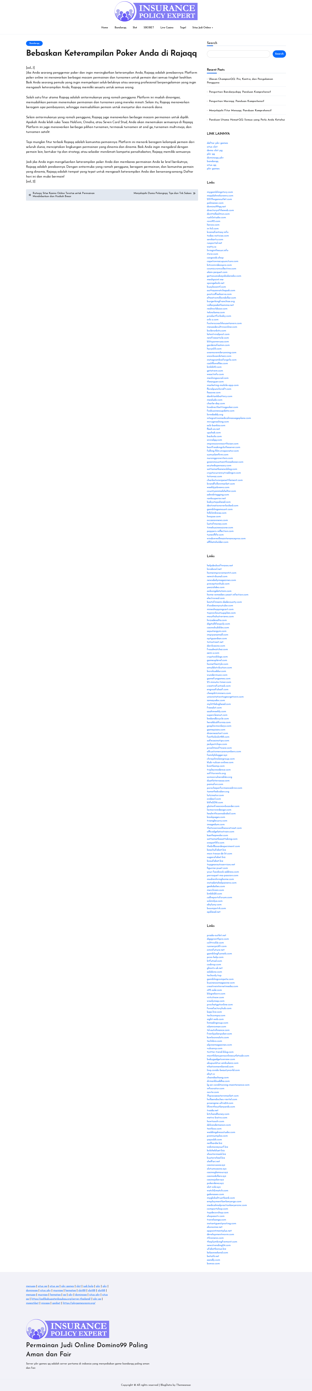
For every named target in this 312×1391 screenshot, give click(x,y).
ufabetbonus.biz (216, 1249)
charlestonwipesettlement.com (225, 480)
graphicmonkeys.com (219, 726)
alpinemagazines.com (219, 1045)
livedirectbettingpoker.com (222, 407)
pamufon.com (215, 784)
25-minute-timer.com (219, 682)
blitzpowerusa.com (218, 341)
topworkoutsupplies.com (221, 613)
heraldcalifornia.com (219, 722)
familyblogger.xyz (217, 755)
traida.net (212, 1110)
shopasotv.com (215, 1216)
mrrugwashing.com (218, 422)
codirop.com (214, 964)
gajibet (56, 1303)
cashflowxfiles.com (217, 363)
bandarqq (212, 161)
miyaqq (45, 1303)
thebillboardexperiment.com (223, 846)
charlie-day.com (216, 403)
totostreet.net (215, 642)
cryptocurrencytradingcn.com (224, 473)
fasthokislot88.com (218, 737)
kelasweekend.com (217, 1252)
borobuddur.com (216, 671)
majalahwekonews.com (220, 195)
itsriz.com (212, 254)
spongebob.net (215, 283)
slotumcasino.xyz (217, 1169)
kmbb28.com (214, 893)
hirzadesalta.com (217, 620)
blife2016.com (215, 802)
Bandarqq (120, 27)
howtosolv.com (215, 1121)
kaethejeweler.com (217, 835)
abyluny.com (214, 904)
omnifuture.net (216, 950)
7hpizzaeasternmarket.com (223, 1096)
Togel (183, 27)
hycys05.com (214, 349)
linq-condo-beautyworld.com (223, 1070)
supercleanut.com (217, 715)
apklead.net (214, 912)
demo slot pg (214, 150)
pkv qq (211, 154)
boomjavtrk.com (216, 908)
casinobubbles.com (218, 627)
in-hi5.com (213, 228)
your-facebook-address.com (223, 872)
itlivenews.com (215, 1238)
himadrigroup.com (217, 1023)
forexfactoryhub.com (219, 1008)
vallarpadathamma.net (220, 305)
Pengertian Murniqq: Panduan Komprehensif (236, 101)
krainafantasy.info (217, 232)
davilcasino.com (216, 646)
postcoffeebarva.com (219, 294)
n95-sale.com (214, 990)
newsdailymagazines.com (221, 580)
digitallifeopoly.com (218, 624)
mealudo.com (214, 400)
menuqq (30, 1286)
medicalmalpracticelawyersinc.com (227, 1205)
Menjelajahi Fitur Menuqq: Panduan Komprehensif (240, 110)
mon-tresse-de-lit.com (219, 853)
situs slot (212, 147)
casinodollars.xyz (216, 1176)
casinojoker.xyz (215, 1179)
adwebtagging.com (218, 494)
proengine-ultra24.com (220, 1103)
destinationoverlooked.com (222, 505)
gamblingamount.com (220, 509)
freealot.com (214, 707)
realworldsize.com (217, 308)
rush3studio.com (216, 217)
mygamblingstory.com (220, 192)
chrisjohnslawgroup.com (221, 759)
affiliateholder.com (217, 542)
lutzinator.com (215, 795)
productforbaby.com (219, 316)
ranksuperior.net (216, 498)
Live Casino (166, 27)
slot (78, 1286)
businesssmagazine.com (221, 983)
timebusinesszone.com (220, 527)
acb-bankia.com (216, 425)
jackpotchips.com (217, 744)
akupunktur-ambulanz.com (222, 1063)
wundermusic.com (217, 675)
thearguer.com (215, 381)
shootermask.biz (216, 1154)
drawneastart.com (217, 733)
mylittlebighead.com (219, 704)
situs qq (211, 165)
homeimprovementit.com (221, 573)
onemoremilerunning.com (221, 352)
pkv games (213, 168)
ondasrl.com (214, 799)
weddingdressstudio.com (221, 1132)
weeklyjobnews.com (218, 487)
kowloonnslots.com (218, 1037)
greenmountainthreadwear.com (225, 462)
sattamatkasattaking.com (222, 839)
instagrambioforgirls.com (221, 360)
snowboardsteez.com (219, 356)
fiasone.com (214, 392)
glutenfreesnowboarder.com (223, 806)
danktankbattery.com (219, 396)
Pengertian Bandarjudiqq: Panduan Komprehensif (240, 92)
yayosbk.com (214, 1139)
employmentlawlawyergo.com (224, 1201)
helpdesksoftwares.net (220, 565)
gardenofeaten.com (218, 345)
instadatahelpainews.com (221, 883)
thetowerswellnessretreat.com (224, 828)
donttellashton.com (218, 214)
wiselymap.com (215, 1001)
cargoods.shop (215, 258)
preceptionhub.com (218, 584)
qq (64, 1294)
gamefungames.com (218, 678)
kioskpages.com (216, 817)
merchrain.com (215, 890)
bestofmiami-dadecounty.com (224, 602)
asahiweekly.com (216, 711)
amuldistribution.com (219, 667)
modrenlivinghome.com (220, 879)
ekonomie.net (214, 1227)
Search (212, 43)
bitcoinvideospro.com (219, 265)
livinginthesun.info (217, 250)
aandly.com (213, 1260)
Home (104, 27)
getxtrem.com (215, 371)
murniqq (58, 1290)
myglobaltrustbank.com (221, 1198)
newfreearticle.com (218, 338)
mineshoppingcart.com (220, 609)
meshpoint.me (215, 279)
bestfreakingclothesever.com (223, 447)
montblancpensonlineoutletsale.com (228, 1056)
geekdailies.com (216, 886)
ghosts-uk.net (215, 968)
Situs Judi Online (201, 27)
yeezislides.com (215, 587)
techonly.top (214, 975)
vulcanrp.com (214, 1048)
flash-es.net (213, 429)
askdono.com (214, 972)
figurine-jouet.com (217, 868)
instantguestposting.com (221, 1223)
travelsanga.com (216, 1220)
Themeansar (183, 1385)
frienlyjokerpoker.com (219, 1034)
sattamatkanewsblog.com (222, 469)
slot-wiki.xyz (214, 1187)
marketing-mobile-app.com (223, 385)
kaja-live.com (214, 1012)
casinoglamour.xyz (217, 1172)
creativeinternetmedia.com (222, 986)
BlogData (166, 1385)
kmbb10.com (214, 367)
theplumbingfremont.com (222, 1242)
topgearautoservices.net (221, 864)
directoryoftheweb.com (220, 210)
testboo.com (214, 1128)
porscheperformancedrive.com (224, 788)
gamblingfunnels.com (219, 953)
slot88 (82, 1290)
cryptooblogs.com (217, 657)
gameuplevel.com (217, 660)
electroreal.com (216, 598)
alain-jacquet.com (217, 272)
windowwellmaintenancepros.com (226, 538)
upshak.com (214, 432)
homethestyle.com (217, 664)
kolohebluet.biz (216, 1150)
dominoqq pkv (215, 158)
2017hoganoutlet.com (219, 199)
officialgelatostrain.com (220, 831)
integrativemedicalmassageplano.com (229, 418)
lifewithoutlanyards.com (221, 1107)
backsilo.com (214, 436)
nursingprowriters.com (220, 458)
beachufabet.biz (216, 850)
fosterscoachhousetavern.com (224, 323)
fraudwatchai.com (217, 649)
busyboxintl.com (216, 287)
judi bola (88, 1286)
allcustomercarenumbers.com (224, 751)
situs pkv (45, 1290)
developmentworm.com (220, 1234)
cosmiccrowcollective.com (221, 268)
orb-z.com (212, 319)
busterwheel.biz (216, 1158)
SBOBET (149, 27)
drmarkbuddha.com (218, 1081)
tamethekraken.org (218, 791)
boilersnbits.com (216, 330)
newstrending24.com (219, 1245)
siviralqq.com (214, 440)
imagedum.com (216, 824)
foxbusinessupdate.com (220, 411)
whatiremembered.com (220, 1066)
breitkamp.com (216, 766)
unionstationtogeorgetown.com (225, 697)
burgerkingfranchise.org (221, 301)
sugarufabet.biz (216, 857)
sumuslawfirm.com (217, 454)
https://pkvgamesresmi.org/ (79, 1303)
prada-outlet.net (216, 935)
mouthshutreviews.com (220, 616)
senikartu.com (215, 239)
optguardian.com (217, 638)
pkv (98, 1286)
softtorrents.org (216, 773)
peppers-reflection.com (220, 531)
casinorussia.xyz (216, 1165)
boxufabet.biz (215, 861)
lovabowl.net (214, 569)
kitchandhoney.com (218, 1114)
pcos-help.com (215, 957)
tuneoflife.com (215, 535)
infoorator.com (215, 1088)
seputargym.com (216, 631)
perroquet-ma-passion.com (222, 875)
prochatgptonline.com (220, 1004)
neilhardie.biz (214, 1143)
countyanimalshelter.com (221, 491)
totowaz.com (214, 476)
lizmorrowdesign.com (219, 810)
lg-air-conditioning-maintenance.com (228, 1085)
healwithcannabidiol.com (221, 813)
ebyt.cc (211, 1074)
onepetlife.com (215, 843)
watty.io (211, 247)
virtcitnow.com (215, 997)
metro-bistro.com (217, 1117)
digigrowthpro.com (218, 939)
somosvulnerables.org (219, 777)
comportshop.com (217, 1209)
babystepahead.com (219, 502)
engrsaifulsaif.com (217, 689)
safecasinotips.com (218, 740)
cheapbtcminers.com (219, 693)
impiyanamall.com (217, 635)
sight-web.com (215, 1019)
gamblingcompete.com (220, 979)
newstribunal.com (217, 576)
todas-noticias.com (218, 236)
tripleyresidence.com (219, 770)
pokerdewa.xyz (215, 1183)
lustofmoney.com (217, 524)
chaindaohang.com (218, 1077)
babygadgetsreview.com (221, 1059)
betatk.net (213, 1256)
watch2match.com (217, 1190)
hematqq (70, 1290)
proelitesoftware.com (219, 748)
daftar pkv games (217, 143)
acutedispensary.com (219, 465)
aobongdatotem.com (219, 591)
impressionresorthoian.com (222, 443)
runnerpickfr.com (217, 946)
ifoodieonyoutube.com (220, 605)
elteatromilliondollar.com (221, 298)
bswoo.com (213, 1263)
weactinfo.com (215, 374)
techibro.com (214, 1041)
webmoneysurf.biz (217, 1147)
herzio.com (213, 225)
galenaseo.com (215, 1194)
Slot (135, 27)
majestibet (32, 1303)
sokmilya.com (214, 901)
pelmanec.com (215, 203)
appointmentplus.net (219, 1231)
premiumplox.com (217, 1136)
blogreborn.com (216, 993)
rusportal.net (214, 243)
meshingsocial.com (217, 378)
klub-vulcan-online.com (220, 762)
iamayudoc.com (216, 700)
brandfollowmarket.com (221, 484)
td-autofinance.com (218, 1030)
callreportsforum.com (219, 897)
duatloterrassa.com (218, 780)
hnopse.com (214, 516)
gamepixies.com (216, 729)
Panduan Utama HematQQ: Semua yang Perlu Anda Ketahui (247, 120)
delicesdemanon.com (219, 1125)
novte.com (213, 1092)
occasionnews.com (217, 520)
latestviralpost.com (218, 334)
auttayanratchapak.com (221, 290)
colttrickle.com (215, 943)
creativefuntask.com (219, 686)
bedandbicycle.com (218, 718)
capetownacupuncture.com (222, 261)
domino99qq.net (216, 206)
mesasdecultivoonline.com (222, 327)
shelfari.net (213, 1161)
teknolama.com (216, 312)
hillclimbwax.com (216, 513)
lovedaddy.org (215, 414)
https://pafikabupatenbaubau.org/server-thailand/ (61, 1299)
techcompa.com (216, 1015)
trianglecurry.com (217, 821)
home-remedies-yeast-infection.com (227, 594)
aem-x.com (213, 653)
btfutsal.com (214, 961)
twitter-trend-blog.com (220, 1052)
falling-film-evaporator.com (223, 451)
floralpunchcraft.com (219, 389)
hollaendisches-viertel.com (222, 1099)
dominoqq (32, 1290)
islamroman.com (216, 1026)
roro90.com (213, 221)
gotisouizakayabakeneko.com (224, 276)
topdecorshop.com (217, 1212)
